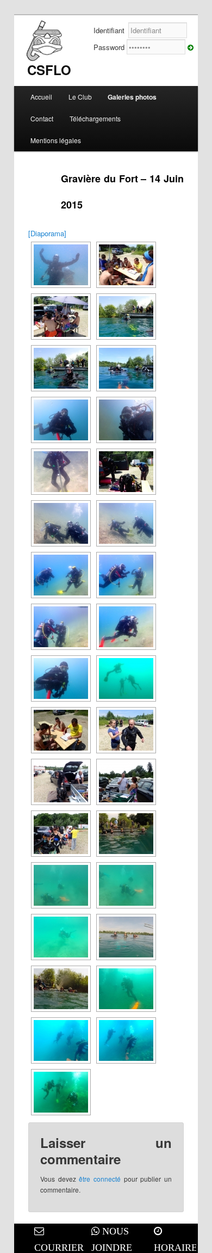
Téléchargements (95, 118)
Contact (41, 118)
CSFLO (49, 69)
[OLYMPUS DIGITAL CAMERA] (61, 264)
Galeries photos (132, 97)
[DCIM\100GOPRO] (126, 678)
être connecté (100, 1178)
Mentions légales (55, 140)
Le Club (80, 96)
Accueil (41, 96)
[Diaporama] (47, 233)
